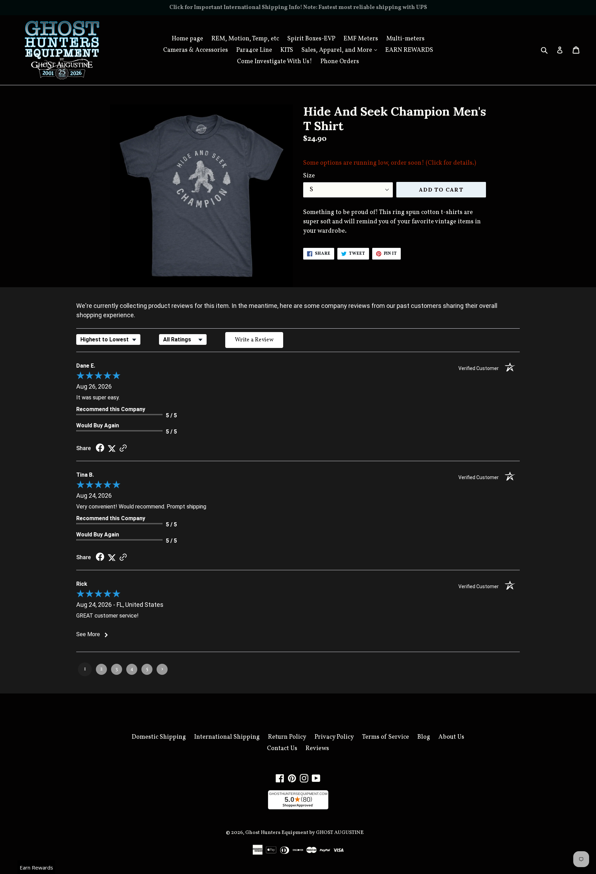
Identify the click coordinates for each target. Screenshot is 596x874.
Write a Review (254, 340)
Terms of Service (385, 737)
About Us (451, 737)
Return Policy (287, 737)
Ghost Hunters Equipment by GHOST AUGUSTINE (304, 832)
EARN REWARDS (409, 50)
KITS (286, 50)
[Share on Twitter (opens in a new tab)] (112, 448)
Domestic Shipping (159, 737)
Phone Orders (339, 61)
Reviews (317, 748)
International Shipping (227, 737)
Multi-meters (405, 39)
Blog (423, 737)
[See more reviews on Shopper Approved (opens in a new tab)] (123, 448)
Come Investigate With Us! (274, 61)
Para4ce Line (254, 50)
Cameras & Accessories (195, 50)
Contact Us (282, 748)
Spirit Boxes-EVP (311, 39)
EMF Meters (361, 39)
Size (309, 176)
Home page (187, 39)
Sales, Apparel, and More (340, 50)
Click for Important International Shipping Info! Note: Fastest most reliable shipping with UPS (298, 7)
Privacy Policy (334, 737)
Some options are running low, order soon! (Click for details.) (389, 165)
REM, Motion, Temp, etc (245, 39)
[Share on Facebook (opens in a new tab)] (100, 448)
